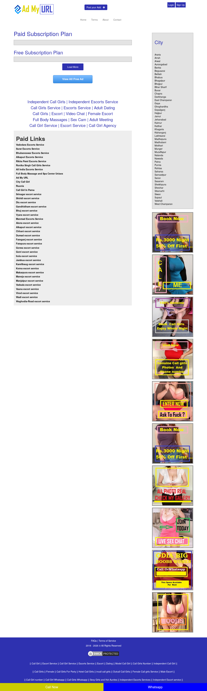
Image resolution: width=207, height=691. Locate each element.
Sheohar (159, 187)
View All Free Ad (72, 79)
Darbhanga (160, 96)
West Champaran (164, 203)
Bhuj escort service (26, 210)
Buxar (158, 90)
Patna (158, 161)
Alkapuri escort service (28, 227)
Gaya (157, 103)
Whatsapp (155, 687)
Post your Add (95, 7)
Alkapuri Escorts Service (29, 157)
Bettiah (158, 74)
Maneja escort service (28, 276)
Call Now (51, 687)
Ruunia (20, 185)
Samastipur (160, 174)
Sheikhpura (160, 184)
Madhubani (160, 142)
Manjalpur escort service (29, 280)
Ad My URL (22, 177)
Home (83, 19)
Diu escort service (26, 202)
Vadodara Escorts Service (30, 144)
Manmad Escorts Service (29, 218)
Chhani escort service (28, 231)
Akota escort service (27, 222)
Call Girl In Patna (25, 190)
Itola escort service (26, 256)
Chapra (158, 93)
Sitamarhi (159, 191)
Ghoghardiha (161, 106)
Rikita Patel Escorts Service (31, 161)
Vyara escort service (27, 214)
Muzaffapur (160, 152)
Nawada (159, 158)
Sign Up (181, 4)
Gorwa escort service (27, 247)
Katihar (158, 126)
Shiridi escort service (27, 198)
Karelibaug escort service (30, 264)
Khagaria (159, 129)
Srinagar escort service (28, 194)
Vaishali (158, 200)
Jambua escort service (28, 260)
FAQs (94, 640)
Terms (94, 19)
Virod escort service (27, 293)
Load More (72, 66)
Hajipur (158, 113)
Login (171, 4)
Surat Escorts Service (28, 148)
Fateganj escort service (29, 239)
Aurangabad (161, 64)
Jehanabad (160, 119)
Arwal (157, 61)
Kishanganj (160, 132)
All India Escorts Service (29, 169)
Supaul (158, 197)
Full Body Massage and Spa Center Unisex (39, 173)
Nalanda (159, 155)
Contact (117, 19)
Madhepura (160, 139)
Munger (159, 148)
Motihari (159, 145)
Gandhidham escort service (31, 206)
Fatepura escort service (29, 243)
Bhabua (159, 77)
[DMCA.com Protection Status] (103, 653)
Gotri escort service (27, 251)
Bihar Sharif (161, 87)
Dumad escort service (28, 235)
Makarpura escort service (30, 272)
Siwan (158, 194)
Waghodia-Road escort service (33, 301)
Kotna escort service (27, 268)
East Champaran (163, 100)
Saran (158, 178)
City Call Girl (23, 181)
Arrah (157, 57)
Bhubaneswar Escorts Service (32, 153)
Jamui (158, 116)
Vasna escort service (27, 289)
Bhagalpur (160, 80)
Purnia (158, 165)
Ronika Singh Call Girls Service (33, 165)
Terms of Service (107, 640)
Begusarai (160, 70)
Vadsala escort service (28, 284)
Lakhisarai (160, 135)
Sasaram (159, 181)
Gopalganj (160, 109)
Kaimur (158, 122)
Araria (158, 54)
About (106, 19)
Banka (158, 67)
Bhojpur (159, 83)
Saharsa (159, 171)
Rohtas (158, 168)
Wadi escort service (27, 297)
